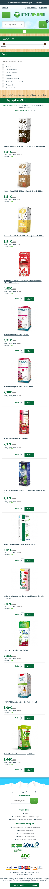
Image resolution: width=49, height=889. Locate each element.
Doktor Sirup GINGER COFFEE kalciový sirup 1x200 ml (24, 146)
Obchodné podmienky (26, 834)
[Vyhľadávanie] (22, 24)
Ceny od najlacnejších (37, 105)
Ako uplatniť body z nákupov (26, 839)
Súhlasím (33, 885)
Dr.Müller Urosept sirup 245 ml (16, 438)
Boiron (8, 66)
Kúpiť (29, 299)
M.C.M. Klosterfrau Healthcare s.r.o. (18, 82)
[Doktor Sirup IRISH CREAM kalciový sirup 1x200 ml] (24, 175)
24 (32, 110)
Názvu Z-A (25, 105)
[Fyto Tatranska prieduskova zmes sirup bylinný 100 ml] (24, 474)
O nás (26, 814)
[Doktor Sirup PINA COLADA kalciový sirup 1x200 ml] (24, 220)
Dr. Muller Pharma (12, 70)
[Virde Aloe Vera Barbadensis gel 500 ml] (24, 738)
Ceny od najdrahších (24, 107)
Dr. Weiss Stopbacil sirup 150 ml (16, 335)
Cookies (39, 820)
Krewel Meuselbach (12, 79)
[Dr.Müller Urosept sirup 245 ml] (24, 422)
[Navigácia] (6, 15)
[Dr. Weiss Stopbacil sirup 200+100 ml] (24, 370)
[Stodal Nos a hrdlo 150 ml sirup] (24, 634)
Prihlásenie (32, 8)
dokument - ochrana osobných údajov (26, 817)
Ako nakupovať (17, 828)
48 (34, 110)
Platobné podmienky (26, 831)
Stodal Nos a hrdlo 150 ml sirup (16, 650)
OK (34, 801)
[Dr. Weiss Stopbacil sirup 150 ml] (24, 318)
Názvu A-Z (16, 105)
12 (28, 110)
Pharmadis (9, 85)
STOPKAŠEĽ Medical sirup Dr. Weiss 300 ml (20, 702)
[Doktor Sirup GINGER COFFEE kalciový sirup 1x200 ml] (24, 130)
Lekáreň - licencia (26, 820)
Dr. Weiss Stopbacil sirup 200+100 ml (18, 386)
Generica (9, 76)
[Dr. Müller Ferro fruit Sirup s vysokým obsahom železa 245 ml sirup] (24, 264)
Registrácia (43, 8)
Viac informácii (18, 885)
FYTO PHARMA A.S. (12, 73)
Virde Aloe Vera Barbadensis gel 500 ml (19, 754)
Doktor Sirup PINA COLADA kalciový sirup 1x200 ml (24, 236)
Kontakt (5, 8)
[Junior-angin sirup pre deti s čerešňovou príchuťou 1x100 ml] (24, 580)
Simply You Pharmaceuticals (15, 88)
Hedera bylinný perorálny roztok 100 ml (20, 544)
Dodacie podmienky (33, 828)
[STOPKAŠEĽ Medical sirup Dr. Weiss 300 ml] (24, 686)
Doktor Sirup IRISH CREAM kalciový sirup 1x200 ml (23, 191)
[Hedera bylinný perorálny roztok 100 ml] (24, 528)
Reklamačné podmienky (26, 836)
